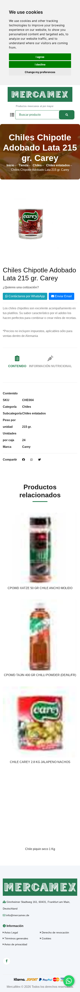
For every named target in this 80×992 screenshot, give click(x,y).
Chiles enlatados (58, 165)
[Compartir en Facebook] (23, 459)
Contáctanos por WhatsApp (26, 296)
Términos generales (16, 938)
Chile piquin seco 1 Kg (40, 849)
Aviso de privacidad (15, 944)
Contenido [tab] (17, 366)
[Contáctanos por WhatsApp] (68, 980)
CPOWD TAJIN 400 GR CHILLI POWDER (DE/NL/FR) (40, 675)
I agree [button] (40, 56)
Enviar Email (63, 296)
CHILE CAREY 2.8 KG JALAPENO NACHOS (40, 762)
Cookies (46, 938)
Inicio (10, 165)
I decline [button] (40, 64)
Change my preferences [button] (40, 72)
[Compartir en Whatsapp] (31, 459)
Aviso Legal (11, 932)
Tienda (23, 165)
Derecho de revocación (55, 932)
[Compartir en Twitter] (39, 459)
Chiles (37, 165)
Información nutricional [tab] (50, 366)
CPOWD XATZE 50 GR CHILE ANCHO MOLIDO (40, 588)
